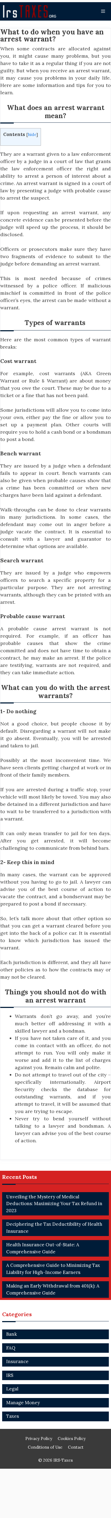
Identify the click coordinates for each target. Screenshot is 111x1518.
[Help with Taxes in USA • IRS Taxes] (31, 11)
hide (32, 134)
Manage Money (23, 1403)
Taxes (12, 1416)
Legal (12, 1389)
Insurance (17, 1361)
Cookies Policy (72, 1438)
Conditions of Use (45, 1447)
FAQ (10, 1348)
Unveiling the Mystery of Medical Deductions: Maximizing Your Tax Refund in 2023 (54, 1204)
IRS (9, 1375)
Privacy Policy (38, 1438)
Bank (11, 1334)
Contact (76, 1447)
